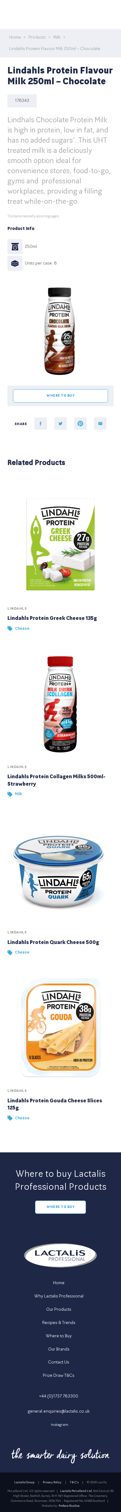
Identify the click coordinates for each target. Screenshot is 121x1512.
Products (37, 37)
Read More (60, 561)
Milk (56, 37)
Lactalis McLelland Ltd (76, 1491)
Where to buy (60, 396)
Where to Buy (60, 1207)
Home (15, 37)
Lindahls (17, 609)
